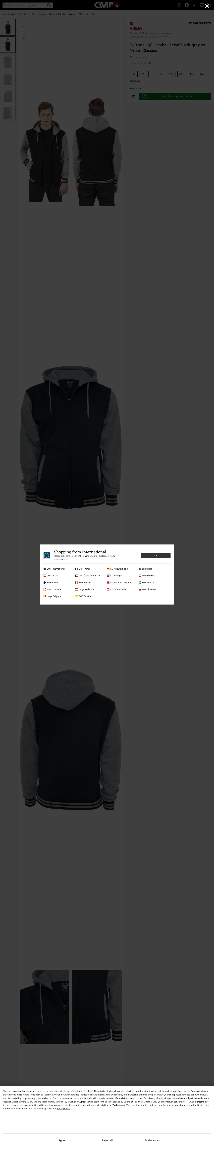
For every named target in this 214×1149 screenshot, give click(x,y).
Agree (62, 1140)
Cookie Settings (200, 1105)
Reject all (107, 1140)
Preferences (152, 1140)
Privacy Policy (63, 1108)
